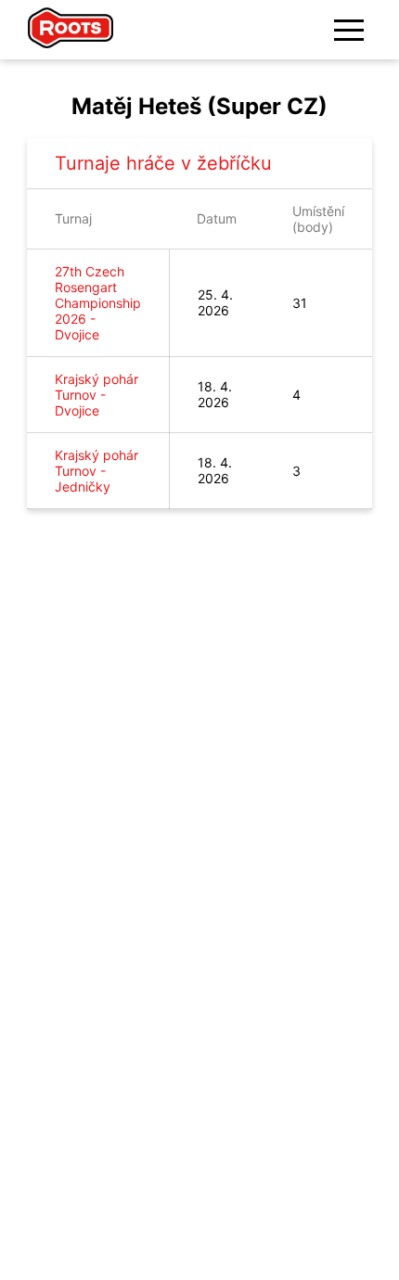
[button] (349, 29)
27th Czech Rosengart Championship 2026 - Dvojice (98, 302)
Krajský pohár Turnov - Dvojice (96, 394)
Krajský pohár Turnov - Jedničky (96, 470)
